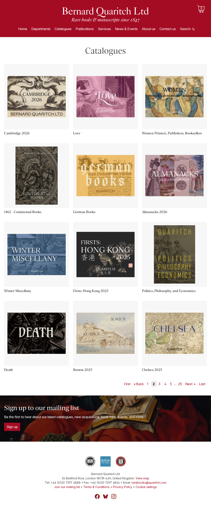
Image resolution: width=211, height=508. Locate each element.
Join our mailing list (67, 487)
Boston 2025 (82, 370)
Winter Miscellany (17, 291)
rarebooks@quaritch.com (148, 482)
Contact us (167, 29)
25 (180, 384)
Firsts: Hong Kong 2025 (90, 291)
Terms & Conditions (96, 487)
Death (8, 370)
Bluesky (105, 496)
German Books (84, 212)
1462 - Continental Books (22, 212)
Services (104, 29)
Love (76, 133)
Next (189, 384)
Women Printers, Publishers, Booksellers (172, 133)
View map (142, 478)
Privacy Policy (122, 487)
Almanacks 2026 (154, 212)
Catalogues (63, 29)
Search (185, 29)
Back (140, 384)
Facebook (97, 496)
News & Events (126, 29)
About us (148, 29)
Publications (85, 29)
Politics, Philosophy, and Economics (169, 291)
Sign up (12, 427)
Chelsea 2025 (152, 370)
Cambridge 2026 (16, 133)
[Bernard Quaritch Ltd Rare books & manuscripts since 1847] (105, 14)
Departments (40, 29)
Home (22, 29)
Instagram (113, 496)
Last (202, 384)
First (127, 384)
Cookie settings (146, 487)
